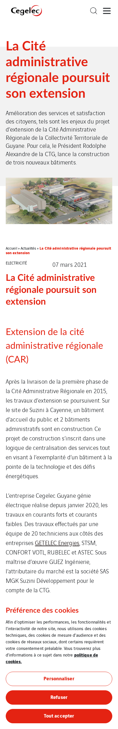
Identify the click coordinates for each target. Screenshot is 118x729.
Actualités (28, 248)
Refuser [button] (59, 696)
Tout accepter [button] (59, 715)
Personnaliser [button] (59, 678)
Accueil (11, 248)
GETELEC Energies (57, 542)
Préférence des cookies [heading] (42, 610)
